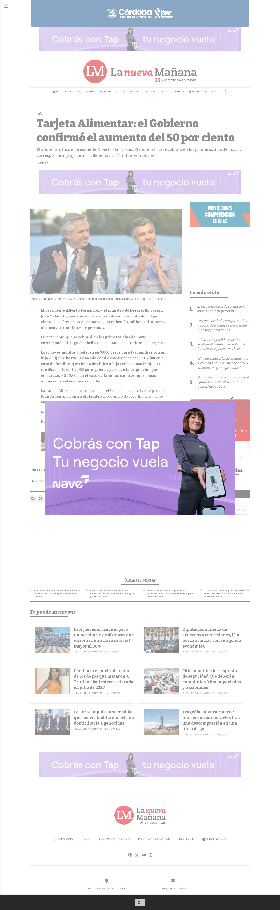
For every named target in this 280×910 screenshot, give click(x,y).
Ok (140, 902)
